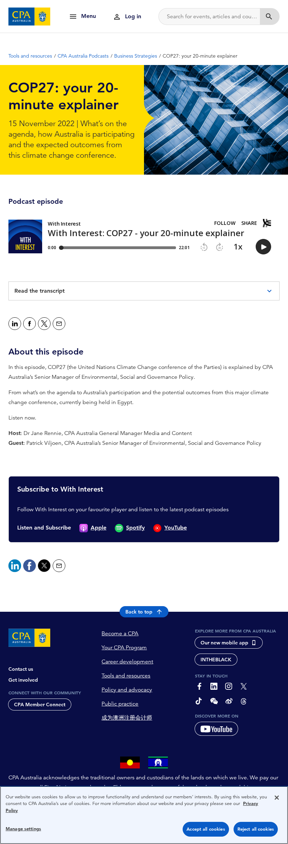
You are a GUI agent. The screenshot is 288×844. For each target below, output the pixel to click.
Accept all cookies (205, 829)
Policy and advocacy (127, 690)
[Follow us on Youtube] (216, 728)
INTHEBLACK (216, 659)
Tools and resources (126, 676)
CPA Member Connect (39, 704)
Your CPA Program (124, 647)
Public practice (120, 704)
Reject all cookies (255, 829)
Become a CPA (120, 633)
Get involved (23, 680)
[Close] (276, 797)
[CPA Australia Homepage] (29, 16)
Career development (127, 661)
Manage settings (23, 829)
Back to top (138, 612)
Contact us (20, 669)
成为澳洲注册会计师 (127, 718)
